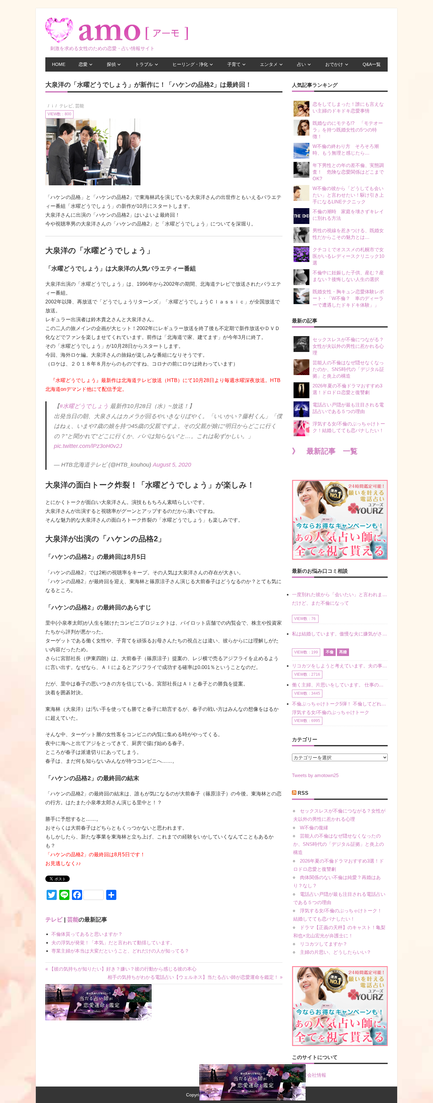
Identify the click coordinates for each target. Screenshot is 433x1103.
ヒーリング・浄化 (190, 64)
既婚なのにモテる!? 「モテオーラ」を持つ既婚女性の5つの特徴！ (348, 129)
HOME (58, 64)
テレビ (66, 105)
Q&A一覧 (372, 64)
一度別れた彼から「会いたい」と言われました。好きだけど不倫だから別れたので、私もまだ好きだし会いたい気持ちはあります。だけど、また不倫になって (340, 598)
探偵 (111, 64)
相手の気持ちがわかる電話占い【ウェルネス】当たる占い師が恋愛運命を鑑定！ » (194, 977)
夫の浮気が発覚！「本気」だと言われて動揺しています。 (113, 942)
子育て (234, 64)
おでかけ (334, 64)
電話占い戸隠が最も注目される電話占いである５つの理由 (348, 408)
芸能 (79, 105)
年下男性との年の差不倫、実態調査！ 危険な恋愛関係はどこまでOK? (348, 172)
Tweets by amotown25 (315, 775)
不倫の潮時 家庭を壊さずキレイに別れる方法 (348, 215)
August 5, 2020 (172, 465)
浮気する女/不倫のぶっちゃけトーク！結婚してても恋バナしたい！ (349, 427)
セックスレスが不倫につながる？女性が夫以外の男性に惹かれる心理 (348, 346)
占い (301, 64)
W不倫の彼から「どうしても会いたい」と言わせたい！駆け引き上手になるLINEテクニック (348, 195)
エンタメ (269, 64)
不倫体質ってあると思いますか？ (87, 934)
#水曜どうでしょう (84, 406)
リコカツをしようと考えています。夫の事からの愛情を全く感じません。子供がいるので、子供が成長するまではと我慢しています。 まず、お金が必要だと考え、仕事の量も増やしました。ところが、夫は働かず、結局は (340, 665)
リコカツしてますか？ (323, 944)
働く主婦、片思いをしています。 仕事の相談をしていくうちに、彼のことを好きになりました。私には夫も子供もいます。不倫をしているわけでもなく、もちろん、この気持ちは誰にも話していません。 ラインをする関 (340, 684)
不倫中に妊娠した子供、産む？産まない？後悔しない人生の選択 (348, 276)
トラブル (144, 64)
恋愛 (83, 64)
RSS (303, 793)
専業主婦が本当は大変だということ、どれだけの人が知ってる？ (120, 950)
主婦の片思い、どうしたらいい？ (335, 952)
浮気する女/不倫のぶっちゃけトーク (330, 712)
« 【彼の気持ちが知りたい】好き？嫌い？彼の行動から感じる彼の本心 (121, 969)
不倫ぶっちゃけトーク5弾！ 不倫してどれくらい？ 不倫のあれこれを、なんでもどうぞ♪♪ (340, 703)
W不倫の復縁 (314, 827)
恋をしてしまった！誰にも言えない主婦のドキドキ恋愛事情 (348, 107)
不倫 (329, 652)
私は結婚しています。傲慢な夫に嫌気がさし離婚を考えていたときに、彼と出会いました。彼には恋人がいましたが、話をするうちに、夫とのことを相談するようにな (340, 633)
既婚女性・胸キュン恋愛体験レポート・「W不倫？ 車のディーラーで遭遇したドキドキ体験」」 (348, 298)
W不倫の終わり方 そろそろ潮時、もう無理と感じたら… (346, 149)
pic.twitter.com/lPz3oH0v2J (88, 446)
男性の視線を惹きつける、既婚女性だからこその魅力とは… (348, 234)
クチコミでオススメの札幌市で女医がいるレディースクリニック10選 (348, 256)
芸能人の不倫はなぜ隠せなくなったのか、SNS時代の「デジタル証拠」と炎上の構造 (348, 369)
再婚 (343, 652)
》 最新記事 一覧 (325, 451)
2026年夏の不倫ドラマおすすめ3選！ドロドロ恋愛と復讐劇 (347, 389)
